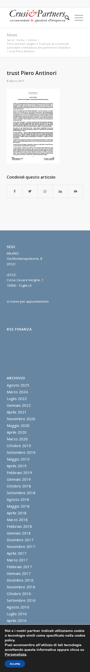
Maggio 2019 (18, 459)
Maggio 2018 (18, 506)
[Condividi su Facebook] (14, 191)
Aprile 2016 (16, 620)
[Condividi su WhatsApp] (45, 191)
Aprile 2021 (16, 411)
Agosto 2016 (18, 607)
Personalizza (15, 654)
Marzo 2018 (17, 519)
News (12, 35)
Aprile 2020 (16, 432)
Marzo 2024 (17, 391)
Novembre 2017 (21, 546)
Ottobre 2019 (19, 445)
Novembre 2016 (21, 586)
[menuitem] (65, 18)
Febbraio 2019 (19, 472)
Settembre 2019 (21, 452)
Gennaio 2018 (19, 533)
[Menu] (76, 18)
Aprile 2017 (16, 553)
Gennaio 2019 (19, 479)
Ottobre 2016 (19, 593)
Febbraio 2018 (19, 526)
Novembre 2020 (21, 418)
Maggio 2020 (18, 425)
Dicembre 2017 (20, 539)
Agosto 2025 (18, 385)
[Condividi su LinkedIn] (60, 191)
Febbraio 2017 (19, 566)
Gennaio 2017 (19, 573)
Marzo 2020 (17, 438)
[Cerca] (65, 18)
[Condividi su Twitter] (30, 191)
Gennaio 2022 (19, 405)
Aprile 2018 (16, 512)
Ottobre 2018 (19, 485)
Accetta (15, 664)
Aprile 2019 (16, 465)
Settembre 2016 (21, 600)
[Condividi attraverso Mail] (75, 191)
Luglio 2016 (17, 613)
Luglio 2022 (17, 398)
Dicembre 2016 (20, 580)
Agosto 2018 (18, 499)
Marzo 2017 (17, 559)
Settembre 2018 (21, 492)
